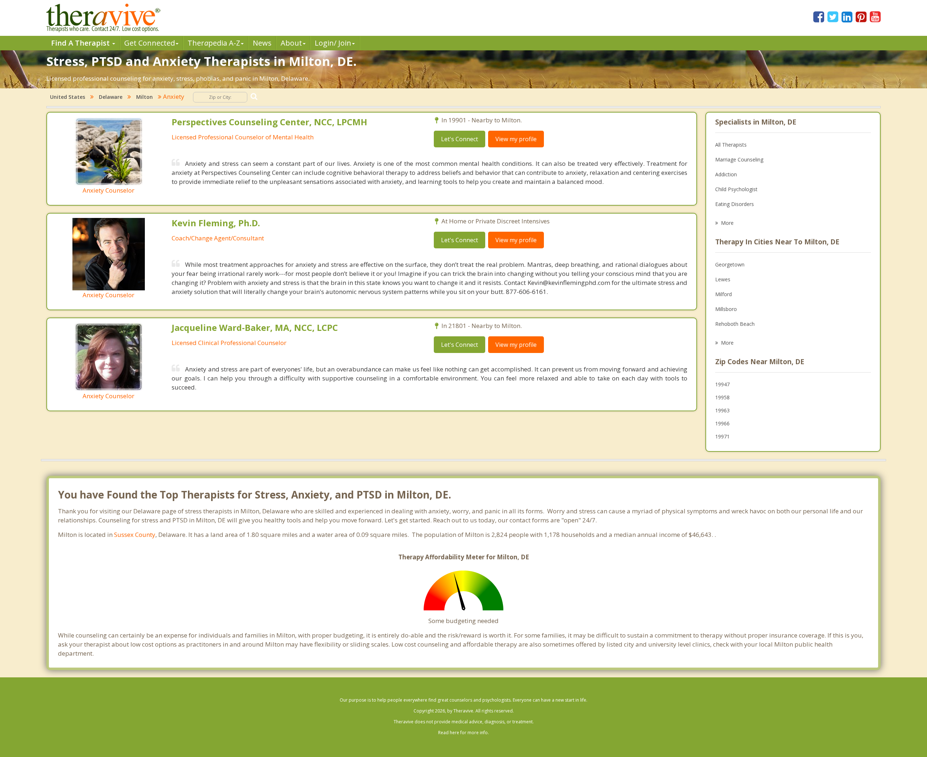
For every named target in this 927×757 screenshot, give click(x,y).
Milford (723, 294)
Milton (144, 96)
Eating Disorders (734, 204)
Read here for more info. (463, 732)
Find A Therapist (81, 43)
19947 (722, 384)
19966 (722, 423)
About (291, 43)
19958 (722, 397)
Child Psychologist (736, 189)
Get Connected (149, 43)
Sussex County (134, 534)
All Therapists (731, 144)
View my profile (516, 139)
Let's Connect (459, 139)
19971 (722, 436)
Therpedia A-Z (214, 43)
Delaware (110, 96)
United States (67, 96)
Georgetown (729, 264)
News (262, 43)
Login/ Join (333, 43)
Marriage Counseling (739, 159)
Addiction (726, 174)
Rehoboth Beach (735, 323)
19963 (722, 410)
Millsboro (726, 309)
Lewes (722, 279)
